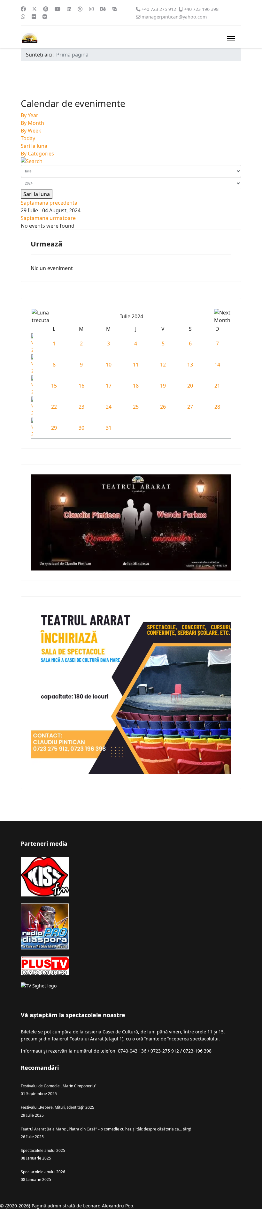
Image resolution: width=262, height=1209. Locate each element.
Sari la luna (34, 145)
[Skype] (114, 8)
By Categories (37, 153)
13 (190, 364)
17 (109, 385)
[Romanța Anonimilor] (131, 522)
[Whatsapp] (23, 16)
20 (190, 385)
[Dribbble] (80, 8)
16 (81, 385)
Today (28, 138)
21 (217, 385)
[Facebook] (23, 8)
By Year (29, 115)
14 (217, 364)
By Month (32, 122)
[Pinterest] (45, 8)
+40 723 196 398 (201, 9)
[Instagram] (91, 8)
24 (109, 406)
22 (54, 406)
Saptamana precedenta (49, 202)
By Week (31, 130)
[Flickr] (34, 16)
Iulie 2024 (131, 316)
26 (163, 406)
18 (136, 385)
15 (54, 385)
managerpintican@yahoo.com (174, 17)
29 (54, 427)
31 (109, 427)
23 (81, 406)
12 (163, 364)
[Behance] (103, 8)
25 (136, 406)
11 (136, 364)
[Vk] (44, 16)
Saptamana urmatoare (48, 218)
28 (217, 406)
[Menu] (231, 38)
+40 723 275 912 (159, 9)
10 (109, 364)
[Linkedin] (69, 8)
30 (81, 427)
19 (163, 385)
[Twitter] (34, 8)
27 (190, 406)
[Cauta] (131, 161)
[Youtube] (57, 8)
